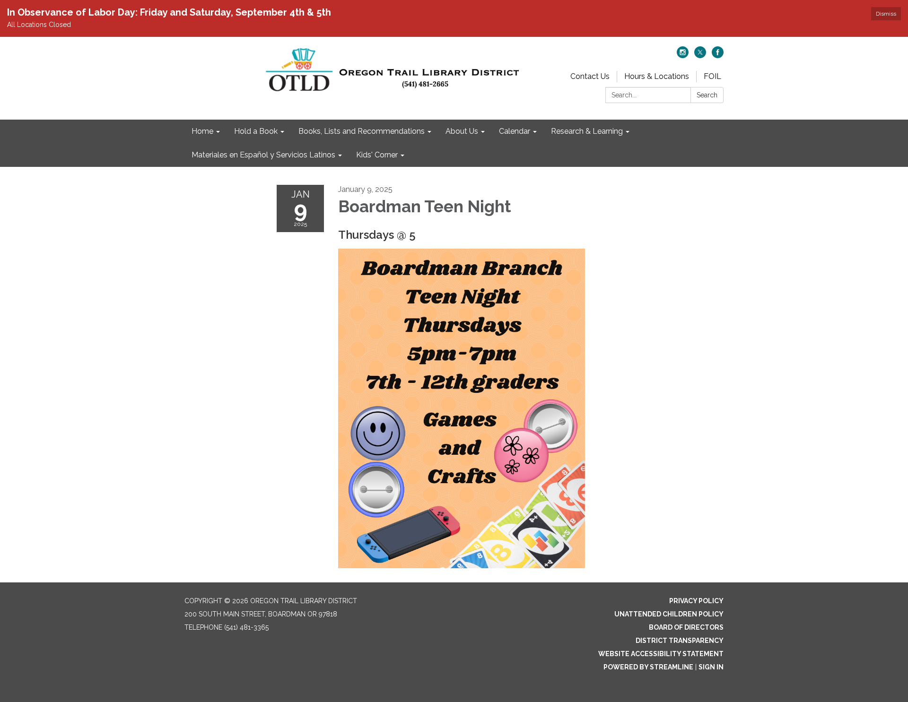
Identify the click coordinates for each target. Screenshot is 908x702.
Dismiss (886, 13)
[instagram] (683, 55)
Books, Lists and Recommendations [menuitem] (361, 131)
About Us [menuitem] (461, 131)
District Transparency (680, 640)
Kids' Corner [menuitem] (377, 154)
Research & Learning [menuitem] (587, 131)
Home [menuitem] (202, 131)
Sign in (711, 667)
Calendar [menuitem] (514, 131)
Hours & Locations (656, 76)
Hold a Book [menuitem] (256, 131)
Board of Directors (686, 627)
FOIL (712, 76)
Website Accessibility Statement (661, 654)
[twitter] (700, 55)
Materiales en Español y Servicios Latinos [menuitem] (263, 154)
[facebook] (718, 55)
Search (707, 95)
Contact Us (590, 76)
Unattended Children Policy (669, 614)
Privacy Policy (696, 601)
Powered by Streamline (648, 667)
